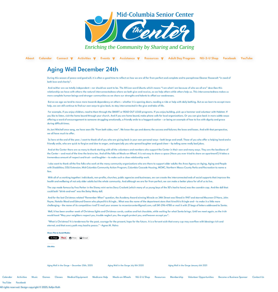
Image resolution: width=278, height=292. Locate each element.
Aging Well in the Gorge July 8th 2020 (126, 265)
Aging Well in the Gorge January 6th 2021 (187, 265)
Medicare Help (100, 277)
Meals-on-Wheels (122, 277)
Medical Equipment (77, 277)
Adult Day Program (181, 58)
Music (35, 277)
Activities (84, 58)
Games (46, 277)
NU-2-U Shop (209, 58)
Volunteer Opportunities (201, 277)
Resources (151, 58)
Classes (59, 277)
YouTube (247, 58)
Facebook (229, 58)
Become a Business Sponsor (233, 277)
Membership (176, 277)
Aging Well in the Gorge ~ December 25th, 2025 (70, 265)
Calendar (45, 58)
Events (105, 58)
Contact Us (258, 277)
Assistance (127, 58)
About (30, 58)
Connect (62, 58)
